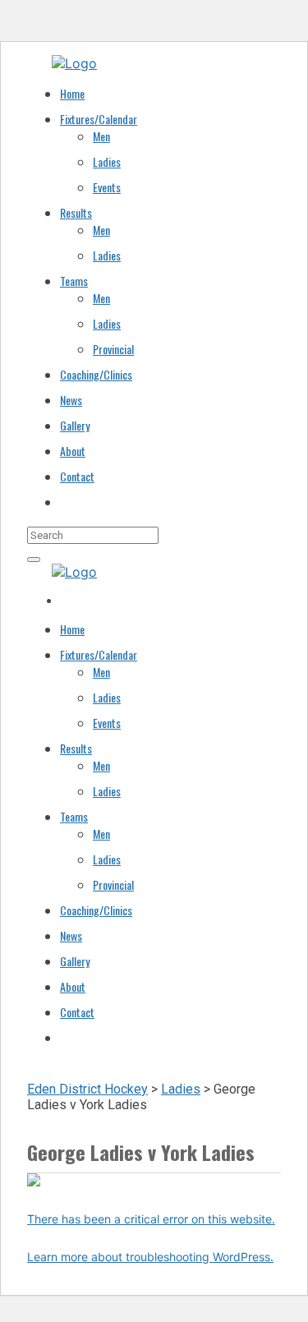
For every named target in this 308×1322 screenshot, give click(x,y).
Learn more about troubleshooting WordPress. (150, 1257)
